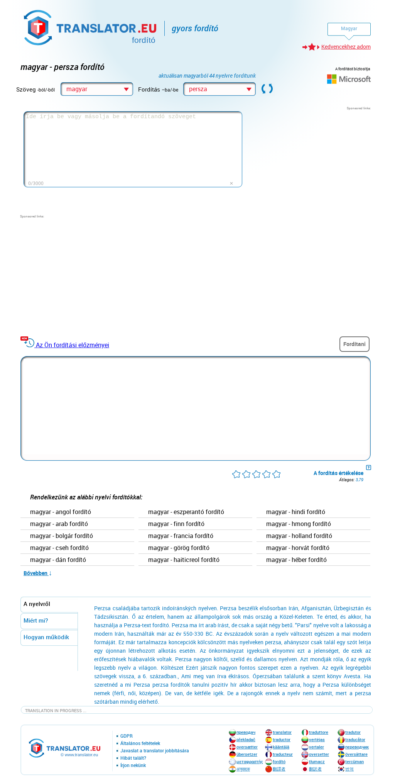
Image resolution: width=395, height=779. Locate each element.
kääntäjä (281, 747)
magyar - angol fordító (60, 512)
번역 (349, 769)
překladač (245, 739)
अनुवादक (243, 769)
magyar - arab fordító (59, 524)
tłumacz (317, 761)
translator (282, 732)
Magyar (349, 28)
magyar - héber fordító (296, 560)
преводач (245, 732)
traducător (355, 739)
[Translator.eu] (90, 26)
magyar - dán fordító (58, 560)
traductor (281, 739)
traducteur (283, 754)
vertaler (316, 747)
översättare (356, 754)
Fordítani (354, 344)
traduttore (318, 732)
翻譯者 (279, 769)
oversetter (319, 754)
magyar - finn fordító (176, 524)
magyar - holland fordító (299, 536)
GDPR (126, 736)
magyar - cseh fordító (59, 548)
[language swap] (267, 89)
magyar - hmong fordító (298, 524)
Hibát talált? (133, 758)
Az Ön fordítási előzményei (72, 345)
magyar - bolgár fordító (61, 536)
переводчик (357, 747)
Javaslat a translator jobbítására (154, 751)
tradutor (353, 732)
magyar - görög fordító (178, 548)
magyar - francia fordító (180, 536)
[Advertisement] (313, 158)
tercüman (354, 761)
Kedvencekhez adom (346, 46)
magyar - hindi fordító (295, 512)
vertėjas (317, 739)
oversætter (247, 747)
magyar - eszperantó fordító (186, 512)
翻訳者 (315, 769)
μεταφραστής (249, 761)
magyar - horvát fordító (297, 548)
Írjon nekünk (133, 765)
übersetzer (246, 754)
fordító (279, 761)
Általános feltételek (140, 743)
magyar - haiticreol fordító (183, 560)
